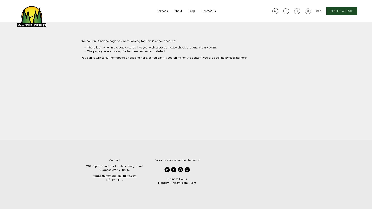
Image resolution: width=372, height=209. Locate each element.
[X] (308, 11)
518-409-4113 (114, 179)
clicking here (138, 57)
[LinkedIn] (275, 11)
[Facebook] (286, 11)
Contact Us (209, 10)
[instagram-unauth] (297, 11)
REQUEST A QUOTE (342, 11)
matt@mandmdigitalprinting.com (115, 175)
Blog (192, 10)
